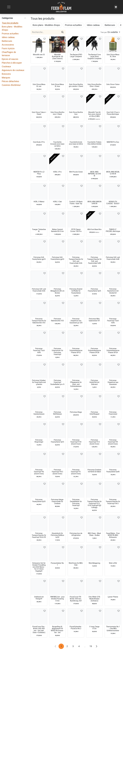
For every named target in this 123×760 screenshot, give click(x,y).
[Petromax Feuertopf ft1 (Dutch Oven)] (76, 460)
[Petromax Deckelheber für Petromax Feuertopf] (76, 489)
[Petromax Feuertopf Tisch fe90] (39, 338)
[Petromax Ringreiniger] (39, 430)
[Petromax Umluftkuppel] (94, 402)
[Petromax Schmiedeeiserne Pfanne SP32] (76, 338)
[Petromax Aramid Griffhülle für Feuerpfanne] (76, 279)
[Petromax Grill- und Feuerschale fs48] (113, 247)
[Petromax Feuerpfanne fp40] (113, 460)
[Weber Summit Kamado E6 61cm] (57, 219)
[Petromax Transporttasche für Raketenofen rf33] (39, 309)
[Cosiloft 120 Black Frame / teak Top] (76, 191)
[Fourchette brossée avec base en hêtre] (57, 132)
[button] (110, 32)
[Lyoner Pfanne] (113, 587)
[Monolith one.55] (39, 44)
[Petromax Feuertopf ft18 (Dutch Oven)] (76, 430)
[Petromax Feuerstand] (113, 402)
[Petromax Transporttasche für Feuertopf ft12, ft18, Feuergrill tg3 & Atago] (94, 489)
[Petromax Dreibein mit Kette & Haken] (94, 460)
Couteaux (6, 66)
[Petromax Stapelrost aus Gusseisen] (113, 370)
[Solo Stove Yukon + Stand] (39, 102)
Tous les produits (10, 23)
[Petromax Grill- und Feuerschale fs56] (39, 279)
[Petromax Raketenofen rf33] (57, 309)
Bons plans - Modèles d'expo (12, 28)
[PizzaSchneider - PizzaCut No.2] (76, 616)
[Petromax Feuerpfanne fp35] (57, 430)
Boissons (6, 74)
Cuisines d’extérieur (11, 85)
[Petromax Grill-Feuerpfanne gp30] (57, 247)
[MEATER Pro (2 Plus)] (39, 162)
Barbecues (7, 41)
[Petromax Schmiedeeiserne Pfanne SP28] (94, 338)
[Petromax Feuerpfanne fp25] (94, 279)
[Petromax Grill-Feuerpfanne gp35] (39, 247)
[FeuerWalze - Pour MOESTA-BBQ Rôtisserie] (113, 523)
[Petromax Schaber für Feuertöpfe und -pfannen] (39, 370)
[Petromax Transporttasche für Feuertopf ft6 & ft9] (39, 523)
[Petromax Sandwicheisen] (39, 402)
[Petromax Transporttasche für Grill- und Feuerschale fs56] (76, 247)
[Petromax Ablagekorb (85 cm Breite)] (57, 279)
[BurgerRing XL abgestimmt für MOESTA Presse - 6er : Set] (57, 616)
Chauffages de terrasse (9, 54)
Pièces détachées (10, 81)
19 (90, 646)
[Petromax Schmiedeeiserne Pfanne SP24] (113, 338)
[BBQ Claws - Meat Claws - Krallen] (94, 523)
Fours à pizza (8, 48)
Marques (6, 77)
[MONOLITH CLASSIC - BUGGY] (113, 191)
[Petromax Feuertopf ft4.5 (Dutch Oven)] (57, 460)
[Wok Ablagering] (94, 553)
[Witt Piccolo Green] (76, 162)
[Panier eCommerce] (115, 7)
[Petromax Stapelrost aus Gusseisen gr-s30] (76, 309)
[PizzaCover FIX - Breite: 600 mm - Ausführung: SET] (76, 587)
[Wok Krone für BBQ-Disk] (76, 553)
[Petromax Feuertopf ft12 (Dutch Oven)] (94, 430)
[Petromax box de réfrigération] (76, 523)
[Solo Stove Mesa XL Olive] (113, 44)
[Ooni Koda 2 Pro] (39, 132)
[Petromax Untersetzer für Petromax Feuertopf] (57, 338)
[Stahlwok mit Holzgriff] (39, 587)
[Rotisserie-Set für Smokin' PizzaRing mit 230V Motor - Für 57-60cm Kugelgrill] (39, 553)
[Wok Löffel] (113, 553)
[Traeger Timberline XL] (39, 219)
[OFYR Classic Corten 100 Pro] (76, 219)
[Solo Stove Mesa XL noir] (39, 74)
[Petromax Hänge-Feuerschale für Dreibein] (57, 489)
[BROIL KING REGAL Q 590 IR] (113, 162)
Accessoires (8, 44)
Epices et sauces (10, 59)
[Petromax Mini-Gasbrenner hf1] (94, 309)
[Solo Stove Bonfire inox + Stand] (57, 102)
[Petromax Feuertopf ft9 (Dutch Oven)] (113, 430)
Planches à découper (12, 62)
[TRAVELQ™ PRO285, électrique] (113, 219)
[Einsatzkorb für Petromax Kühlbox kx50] (57, 523)
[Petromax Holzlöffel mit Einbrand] (94, 370)
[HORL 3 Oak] (57, 191)
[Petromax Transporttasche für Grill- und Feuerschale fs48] (94, 247)
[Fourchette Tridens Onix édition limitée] (94, 132)
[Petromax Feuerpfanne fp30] (39, 489)
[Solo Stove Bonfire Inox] (76, 102)
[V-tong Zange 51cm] (94, 616)
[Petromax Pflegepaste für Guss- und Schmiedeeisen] (76, 370)
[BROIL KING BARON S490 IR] (94, 191)
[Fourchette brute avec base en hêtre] (76, 132)
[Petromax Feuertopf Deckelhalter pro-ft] (57, 370)
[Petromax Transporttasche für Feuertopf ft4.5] (113, 489)
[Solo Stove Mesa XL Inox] (57, 74)
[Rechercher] (62, 32)
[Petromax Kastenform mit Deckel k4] (113, 279)
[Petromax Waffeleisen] (57, 402)
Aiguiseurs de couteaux (13, 70)
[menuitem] (46, 25)
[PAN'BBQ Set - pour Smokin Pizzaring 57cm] (57, 587)
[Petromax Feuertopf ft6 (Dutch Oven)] (39, 460)
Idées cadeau (8, 37)
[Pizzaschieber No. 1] (57, 553)
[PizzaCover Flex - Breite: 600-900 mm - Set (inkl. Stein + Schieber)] (39, 616)
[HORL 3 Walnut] (39, 191)
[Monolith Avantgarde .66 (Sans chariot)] (57, 44)
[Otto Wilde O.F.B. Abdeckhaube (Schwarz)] (94, 587)
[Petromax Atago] (76, 402)
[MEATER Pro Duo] (113, 132)
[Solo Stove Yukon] (113, 74)
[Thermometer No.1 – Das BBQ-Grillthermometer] (113, 616)
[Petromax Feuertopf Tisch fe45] (113, 309)
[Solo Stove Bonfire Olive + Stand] (94, 74)
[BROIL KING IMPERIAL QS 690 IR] (94, 162)
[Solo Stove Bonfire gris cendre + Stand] (76, 74)
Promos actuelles (10, 33)
